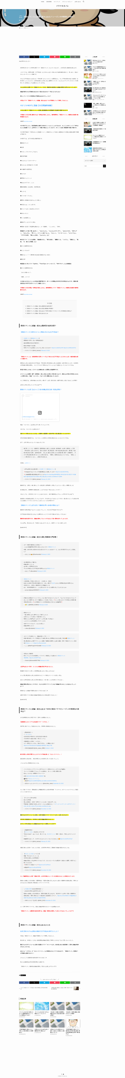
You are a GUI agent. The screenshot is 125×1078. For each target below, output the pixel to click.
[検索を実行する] (104, 166)
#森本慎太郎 (29, 476)
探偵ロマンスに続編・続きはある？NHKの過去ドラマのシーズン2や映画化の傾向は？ (49, 311)
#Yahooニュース (29, 643)
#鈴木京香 (29, 776)
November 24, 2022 (50, 900)
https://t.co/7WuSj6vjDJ (30, 745)
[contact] (63, 1074)
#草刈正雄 (63, 474)
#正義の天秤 (28, 888)
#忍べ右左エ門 (32, 806)
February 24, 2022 (45, 841)
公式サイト (28, 463)
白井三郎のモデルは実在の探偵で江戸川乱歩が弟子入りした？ (39, 931)
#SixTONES (36, 476)
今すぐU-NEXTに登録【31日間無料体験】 (36, 105)
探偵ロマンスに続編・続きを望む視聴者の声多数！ (40, 308)
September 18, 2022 (58, 783)
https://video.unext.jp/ (28, 121)
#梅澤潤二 (26, 657)
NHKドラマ (23, 20)
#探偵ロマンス (35, 338)
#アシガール (58, 804)
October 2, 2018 (49, 748)
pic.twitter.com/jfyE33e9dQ (39, 897)
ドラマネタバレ (62, 6)
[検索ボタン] (83, 1)
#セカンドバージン (34, 778)
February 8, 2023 (43, 590)
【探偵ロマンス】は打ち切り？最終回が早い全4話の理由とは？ (40, 505)
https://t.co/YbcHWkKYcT (63, 895)
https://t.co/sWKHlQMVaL (35, 780)
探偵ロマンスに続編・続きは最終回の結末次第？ (40, 306)
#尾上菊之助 (43, 476)
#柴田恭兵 (43, 745)
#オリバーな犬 (28, 832)
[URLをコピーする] (75, 57)
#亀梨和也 (72, 895)
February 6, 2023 (41, 571)
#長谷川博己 (35, 776)
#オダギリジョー (51, 834)
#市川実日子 (69, 474)
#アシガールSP (66, 804)
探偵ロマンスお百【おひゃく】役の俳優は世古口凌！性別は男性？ (40, 389)
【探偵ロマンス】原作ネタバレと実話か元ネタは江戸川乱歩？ (39, 332)
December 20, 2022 (46, 870)
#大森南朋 (38, 745)
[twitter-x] (61, 1074)
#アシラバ (72, 804)
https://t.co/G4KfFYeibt (35, 657)
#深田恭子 (41, 776)
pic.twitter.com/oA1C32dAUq (49, 780)
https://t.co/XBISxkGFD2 (70, 347)
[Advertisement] (62, 40)
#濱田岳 (58, 474)
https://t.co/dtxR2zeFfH (57, 347)
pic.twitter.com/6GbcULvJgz (44, 806)
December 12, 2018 (46, 808)
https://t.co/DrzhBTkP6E (35, 867)
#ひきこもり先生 (29, 853)
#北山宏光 (29, 897)
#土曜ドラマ (27, 338)
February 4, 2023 (45, 554)
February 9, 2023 (45, 350)
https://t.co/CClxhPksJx (44, 864)
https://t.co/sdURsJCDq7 (66, 838)
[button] (24, 57)
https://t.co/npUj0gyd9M (50, 474)
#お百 (53, 583)
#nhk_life (26, 806)
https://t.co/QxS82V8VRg (62, 471)
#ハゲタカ (28, 734)
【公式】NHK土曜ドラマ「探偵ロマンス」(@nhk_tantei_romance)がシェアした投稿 (40, 419)
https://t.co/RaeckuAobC (40, 643)
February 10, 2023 (45, 479)
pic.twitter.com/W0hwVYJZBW (54, 476)
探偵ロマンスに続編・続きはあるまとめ (37, 313)
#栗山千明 (49, 745)
